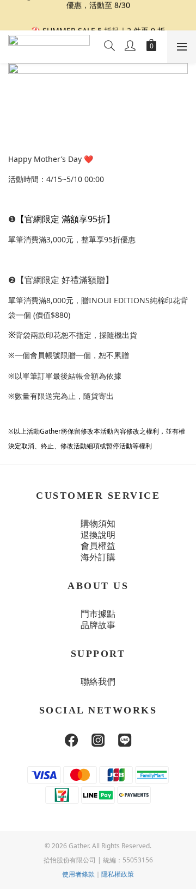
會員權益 (98, 545)
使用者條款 (78, 874)
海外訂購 (98, 557)
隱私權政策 (117, 874)
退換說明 (98, 535)
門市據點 (98, 613)
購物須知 (98, 523)
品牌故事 (98, 625)
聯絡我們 (98, 681)
